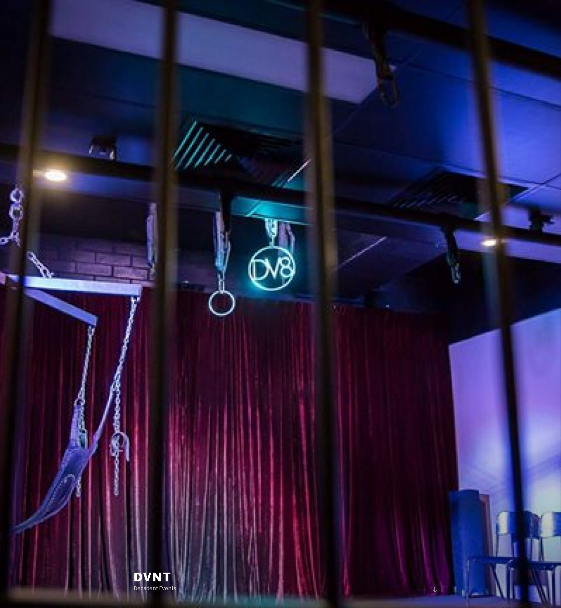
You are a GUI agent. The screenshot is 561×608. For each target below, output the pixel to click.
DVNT (153, 577)
